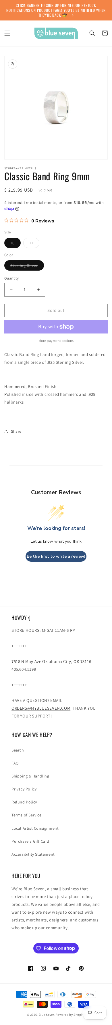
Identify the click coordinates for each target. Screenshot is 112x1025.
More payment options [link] (56, 340)
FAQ (15, 763)
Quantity (11, 278)
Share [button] (16, 431)
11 (34, 244)
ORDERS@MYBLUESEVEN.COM (40, 708)
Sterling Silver (27, 267)
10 (15, 244)
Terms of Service (26, 815)
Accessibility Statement (33, 854)
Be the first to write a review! (56, 556)
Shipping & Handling (30, 776)
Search (17, 750)
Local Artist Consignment (35, 828)
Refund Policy (24, 802)
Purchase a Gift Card (30, 841)
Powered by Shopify (70, 1015)
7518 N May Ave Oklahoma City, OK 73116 (51, 661)
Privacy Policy (23, 789)
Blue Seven (47, 1015)
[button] (7, 33)
